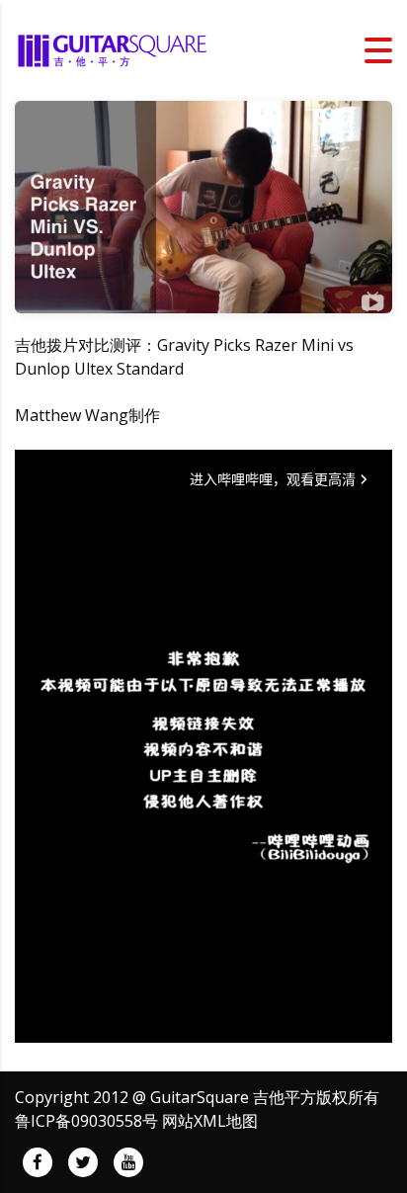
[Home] (113, 48)
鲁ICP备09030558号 (86, 1121)
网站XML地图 (210, 1121)
